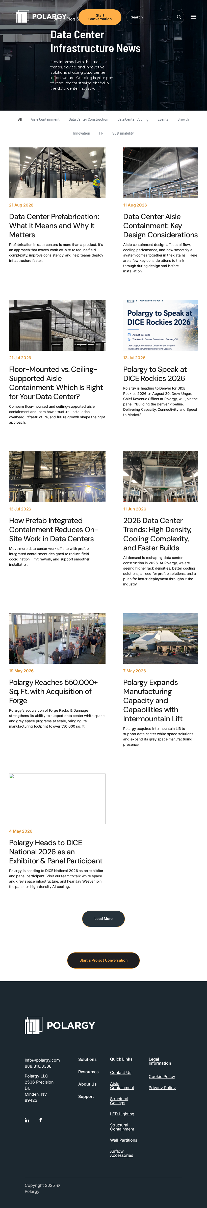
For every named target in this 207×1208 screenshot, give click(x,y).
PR (101, 133)
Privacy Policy (162, 1087)
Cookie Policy (162, 1076)
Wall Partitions (123, 1140)
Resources (88, 1071)
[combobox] (155, 17)
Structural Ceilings (119, 1100)
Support (86, 1096)
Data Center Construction (88, 119)
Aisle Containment (45, 119)
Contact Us (120, 1072)
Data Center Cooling (132, 119)
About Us (87, 1084)
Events (163, 119)
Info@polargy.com (42, 1060)
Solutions (87, 1059)
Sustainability (123, 133)
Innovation (81, 133)
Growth (183, 119)
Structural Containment (122, 1127)
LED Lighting (122, 1113)
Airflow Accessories (121, 1153)
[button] (193, 16)
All (20, 119)
